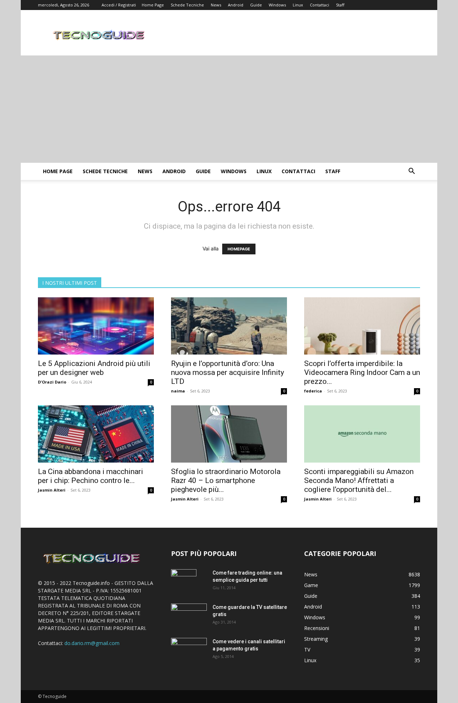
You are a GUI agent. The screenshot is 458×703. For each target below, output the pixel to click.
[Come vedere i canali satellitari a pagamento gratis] (189, 649)
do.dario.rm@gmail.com (92, 643)
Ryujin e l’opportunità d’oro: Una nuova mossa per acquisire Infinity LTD (227, 372)
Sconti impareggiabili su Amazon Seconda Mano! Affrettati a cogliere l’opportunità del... (359, 480)
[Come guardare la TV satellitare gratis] (189, 615)
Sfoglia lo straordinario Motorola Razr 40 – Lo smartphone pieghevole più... (226, 480)
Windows (277, 5)
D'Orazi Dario (52, 382)
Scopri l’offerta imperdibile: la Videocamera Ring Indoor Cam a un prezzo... (362, 372)
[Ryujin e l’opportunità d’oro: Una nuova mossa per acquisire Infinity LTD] (229, 326)
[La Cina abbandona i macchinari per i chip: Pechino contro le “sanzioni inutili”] (96, 434)
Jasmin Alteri (51, 490)
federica (313, 391)
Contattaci (319, 5)
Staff (340, 5)
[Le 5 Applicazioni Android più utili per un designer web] (96, 326)
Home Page (153, 5)
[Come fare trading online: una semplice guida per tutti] (183, 581)
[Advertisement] (229, 109)
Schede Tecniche (187, 5)
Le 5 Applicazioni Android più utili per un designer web (94, 368)
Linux (298, 5)
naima (178, 391)
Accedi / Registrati (119, 5)
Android (235, 5)
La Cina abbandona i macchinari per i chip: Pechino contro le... (90, 476)
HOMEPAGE (239, 249)
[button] (411, 172)
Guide (256, 5)
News (216, 5)
